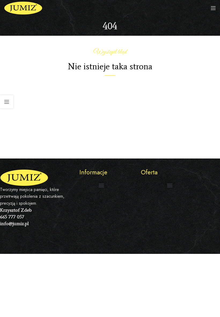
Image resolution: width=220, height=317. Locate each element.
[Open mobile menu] (213, 8)
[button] (101, 185)
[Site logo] (23, 8)
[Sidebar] (6, 102)
